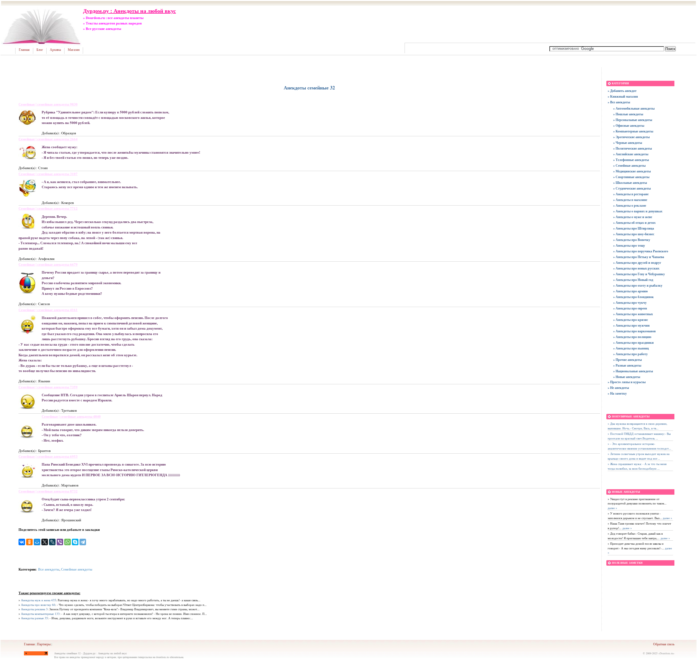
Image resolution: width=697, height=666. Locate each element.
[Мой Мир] (37, 542)
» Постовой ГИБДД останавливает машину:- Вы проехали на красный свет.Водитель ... (639, 436)
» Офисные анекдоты (628, 125)
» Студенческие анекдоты (632, 188)
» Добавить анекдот (622, 90)
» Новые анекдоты (626, 376)
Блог (39, 50)
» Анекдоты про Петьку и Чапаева (638, 257)
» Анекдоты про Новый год (633, 279)
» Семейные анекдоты (629, 165)
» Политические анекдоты (632, 148)
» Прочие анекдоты (627, 359)
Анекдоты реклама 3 (34, 609)
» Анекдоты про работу (630, 354)
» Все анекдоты (619, 102)
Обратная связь (663, 644)
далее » (612, 508)
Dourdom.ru (666, 653)
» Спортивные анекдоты (631, 177)
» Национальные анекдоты (633, 371)
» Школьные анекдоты (630, 182)
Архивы (55, 50)
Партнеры (44, 644)
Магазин (74, 50)
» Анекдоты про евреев (630, 308)
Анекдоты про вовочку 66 (38, 605)
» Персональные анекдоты (632, 119)
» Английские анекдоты (630, 154)
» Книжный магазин (623, 96)
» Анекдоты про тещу (629, 245)
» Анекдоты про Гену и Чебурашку (639, 274)
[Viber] (60, 542)
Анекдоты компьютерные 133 (40, 614)
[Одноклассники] (29, 542)
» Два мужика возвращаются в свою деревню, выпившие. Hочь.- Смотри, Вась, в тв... (637, 426)
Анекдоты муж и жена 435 (38, 600)
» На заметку (617, 393)
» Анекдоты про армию (630, 291)
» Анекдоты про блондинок (633, 297)
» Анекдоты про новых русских (636, 268)
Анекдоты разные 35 (34, 618)
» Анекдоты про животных (633, 314)
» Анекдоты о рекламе (629, 205)
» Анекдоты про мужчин (631, 325)
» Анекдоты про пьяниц (631, 348)
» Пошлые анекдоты (628, 114)
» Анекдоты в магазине (630, 199)
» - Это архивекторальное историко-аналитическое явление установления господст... (639, 446)
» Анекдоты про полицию (632, 336)
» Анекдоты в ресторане (631, 194)
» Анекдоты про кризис (630, 319)
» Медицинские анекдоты (632, 171)
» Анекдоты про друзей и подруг (637, 262)
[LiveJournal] (52, 542)
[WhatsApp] (67, 542)
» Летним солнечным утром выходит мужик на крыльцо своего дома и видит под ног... (639, 456)
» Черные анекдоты (627, 142)
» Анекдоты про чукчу (630, 302)
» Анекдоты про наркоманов (634, 331)
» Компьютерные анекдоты (633, 131)
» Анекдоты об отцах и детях (634, 222)
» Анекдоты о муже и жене (632, 217)
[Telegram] (83, 542)
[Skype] (75, 542)
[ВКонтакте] (22, 542)
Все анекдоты (48, 569)
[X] (44, 542)
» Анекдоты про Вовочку (631, 239)
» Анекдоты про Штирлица (633, 228)
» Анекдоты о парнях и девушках (637, 211)
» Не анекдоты (618, 387)
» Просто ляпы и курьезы (627, 382)
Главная (24, 50)
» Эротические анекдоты (631, 137)
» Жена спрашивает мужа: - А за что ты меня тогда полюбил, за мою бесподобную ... (637, 466)
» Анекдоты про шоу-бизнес (633, 234)
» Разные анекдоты (627, 365)
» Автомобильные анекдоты (634, 108)
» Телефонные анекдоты (631, 159)
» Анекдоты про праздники (633, 342)
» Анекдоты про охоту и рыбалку (637, 285)
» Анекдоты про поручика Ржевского (640, 251)
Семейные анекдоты (76, 569)
